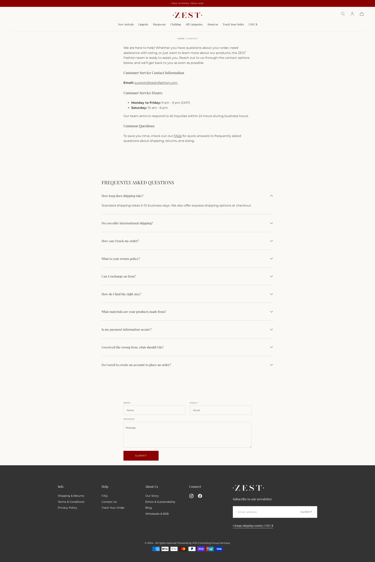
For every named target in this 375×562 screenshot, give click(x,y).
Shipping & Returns (71, 496)
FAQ (105, 496)
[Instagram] (191, 496)
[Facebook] (200, 496)
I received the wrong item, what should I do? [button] (132, 347)
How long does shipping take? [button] (122, 196)
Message (129, 419)
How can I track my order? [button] (120, 241)
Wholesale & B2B (157, 513)
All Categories (194, 24)
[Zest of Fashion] (248, 488)
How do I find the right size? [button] (121, 294)
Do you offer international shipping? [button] (127, 223)
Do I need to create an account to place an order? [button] (136, 365)
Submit (141, 455)
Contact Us (109, 502)
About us (212, 24)
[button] (343, 14)
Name (126, 403)
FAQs (178, 136)
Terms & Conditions (71, 502)
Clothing (175, 24)
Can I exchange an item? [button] (119, 276)
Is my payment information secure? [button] (126, 329)
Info (60, 486)
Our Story (152, 496)
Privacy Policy (67, 507)
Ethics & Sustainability (160, 502)
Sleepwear (159, 24)
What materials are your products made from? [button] (134, 312)
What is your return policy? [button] (121, 259)
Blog (148, 507)
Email (194, 403)
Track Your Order (233, 24)
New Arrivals (126, 24)
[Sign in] (352, 14)
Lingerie (143, 24)
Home (181, 38)
